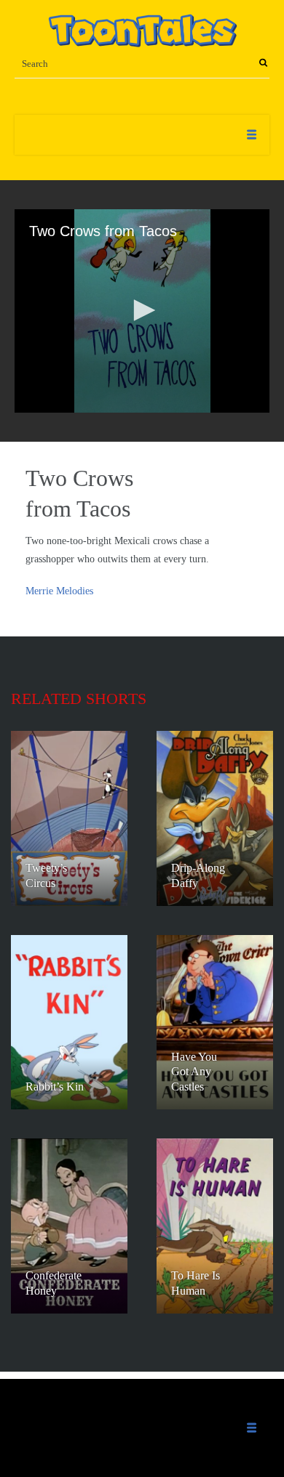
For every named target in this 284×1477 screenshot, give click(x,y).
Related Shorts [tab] (78, 698)
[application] (142, 311)
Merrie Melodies (59, 591)
